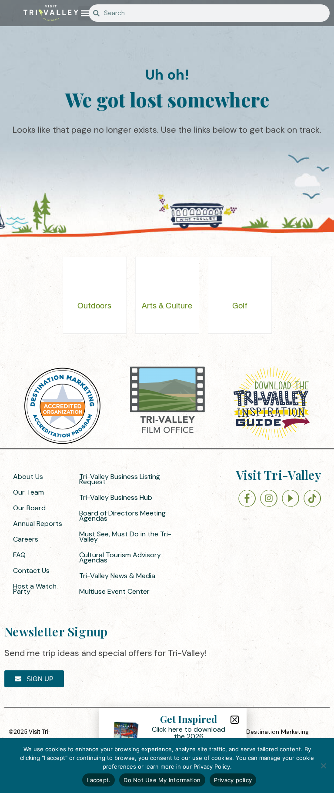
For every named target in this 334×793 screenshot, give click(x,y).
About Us (28, 476)
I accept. (98, 779)
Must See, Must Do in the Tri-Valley (125, 536)
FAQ (19, 554)
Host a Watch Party (35, 589)
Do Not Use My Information (162, 779)
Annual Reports (37, 523)
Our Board (29, 507)
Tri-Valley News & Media (117, 575)
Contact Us (31, 570)
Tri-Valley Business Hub (115, 497)
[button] (85, 13)
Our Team (28, 492)
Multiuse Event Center (114, 591)
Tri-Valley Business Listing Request (119, 479)
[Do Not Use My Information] (323, 765)
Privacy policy (233, 779)
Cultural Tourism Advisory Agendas (120, 557)
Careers (25, 539)
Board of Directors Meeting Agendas (122, 516)
